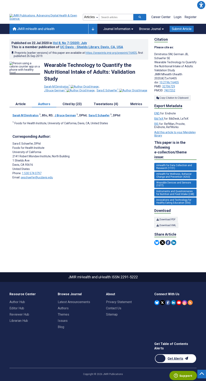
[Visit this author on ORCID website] (85, 86)
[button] (201, 4)
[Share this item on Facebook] (168, 242)
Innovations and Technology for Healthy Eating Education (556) (173, 201)
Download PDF (167, 219)
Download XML (167, 225)
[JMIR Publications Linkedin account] (173, 302)
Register (190, 17)
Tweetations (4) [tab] (106, 104)
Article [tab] (20, 104)
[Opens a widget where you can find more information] (183, 376)
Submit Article (182, 29)
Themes (63, 314)
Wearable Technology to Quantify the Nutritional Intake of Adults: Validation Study (89, 72)
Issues (63, 321)
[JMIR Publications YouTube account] (178, 302)
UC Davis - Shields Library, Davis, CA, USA (91, 47)
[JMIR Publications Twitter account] (162, 302)
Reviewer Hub (19, 314)
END (157, 113)
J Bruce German (55, 90)
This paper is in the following (170, 149)
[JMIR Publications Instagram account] (184, 302)
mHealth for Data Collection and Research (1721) (174, 167)
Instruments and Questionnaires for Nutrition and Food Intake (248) (175, 193)
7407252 (169, 90)
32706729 (168, 86)
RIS (156, 123)
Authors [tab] (44, 104)
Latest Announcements (74, 302)
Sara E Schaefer (108, 90)
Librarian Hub (18, 321)
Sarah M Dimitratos (57, 86)
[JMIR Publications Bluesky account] (156, 302)
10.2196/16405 (169, 82)
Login (177, 17)
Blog (61, 327)
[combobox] (116, 17)
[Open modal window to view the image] (24, 74)
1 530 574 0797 (31, 173)
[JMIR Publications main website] (43, 17)
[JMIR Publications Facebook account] (167, 302)
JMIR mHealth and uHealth (35, 29)
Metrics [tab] (136, 104)
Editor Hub (16, 308)
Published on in (49, 43)
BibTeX (159, 118)
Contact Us (113, 308)
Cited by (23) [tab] (72, 104)
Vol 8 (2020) (70, 43)
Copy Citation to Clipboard (173, 97)
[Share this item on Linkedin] (173, 242)
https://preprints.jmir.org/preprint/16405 (111, 52)
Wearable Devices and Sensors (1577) (173, 184)
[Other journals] (92, 29)
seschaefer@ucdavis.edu (37, 177)
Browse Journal (150, 29)
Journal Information (116, 29)
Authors (63, 308)
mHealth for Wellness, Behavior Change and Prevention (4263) (174, 175)
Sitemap (112, 314)
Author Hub (17, 302)
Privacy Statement (119, 302)
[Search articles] (139, 17)
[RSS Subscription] (190, 302)
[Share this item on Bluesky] (156, 242)
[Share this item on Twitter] (162, 242)
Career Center (161, 17)
